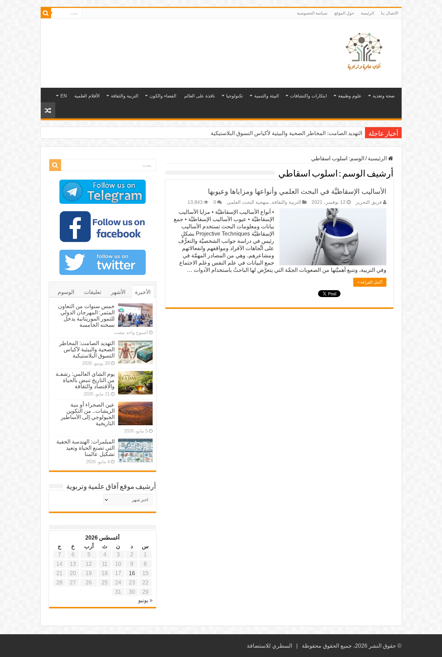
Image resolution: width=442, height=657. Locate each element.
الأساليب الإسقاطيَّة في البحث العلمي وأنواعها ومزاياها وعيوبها (297, 191)
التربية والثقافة (124, 95)
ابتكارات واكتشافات (308, 95)
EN (63, 95)
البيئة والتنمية (266, 95)
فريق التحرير (369, 202)
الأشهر (118, 292)
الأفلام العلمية (87, 95)
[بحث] (46, 13)
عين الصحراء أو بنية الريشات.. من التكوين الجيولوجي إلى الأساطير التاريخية (88, 414)
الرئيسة (367, 13)
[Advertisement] (171, 41)
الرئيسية (378, 158)
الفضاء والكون (163, 95)
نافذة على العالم (199, 95)
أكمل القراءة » (369, 282)
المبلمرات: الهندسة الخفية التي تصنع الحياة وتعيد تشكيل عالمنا (85, 448)
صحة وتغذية (384, 95)
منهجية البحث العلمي (248, 202)
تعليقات (92, 292)
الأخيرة (143, 292)
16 (132, 573)
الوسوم (66, 292)
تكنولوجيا (234, 95)
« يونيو (145, 600)
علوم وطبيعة (350, 95)
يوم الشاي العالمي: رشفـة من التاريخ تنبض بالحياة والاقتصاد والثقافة (85, 380)
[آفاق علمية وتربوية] (365, 52)
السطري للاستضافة (269, 646)
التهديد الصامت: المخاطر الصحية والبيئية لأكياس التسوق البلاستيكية (286, 133)
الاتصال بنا (389, 13)
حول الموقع (344, 13)
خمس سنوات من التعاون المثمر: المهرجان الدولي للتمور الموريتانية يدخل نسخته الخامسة (86, 315)
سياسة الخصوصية (312, 13)
